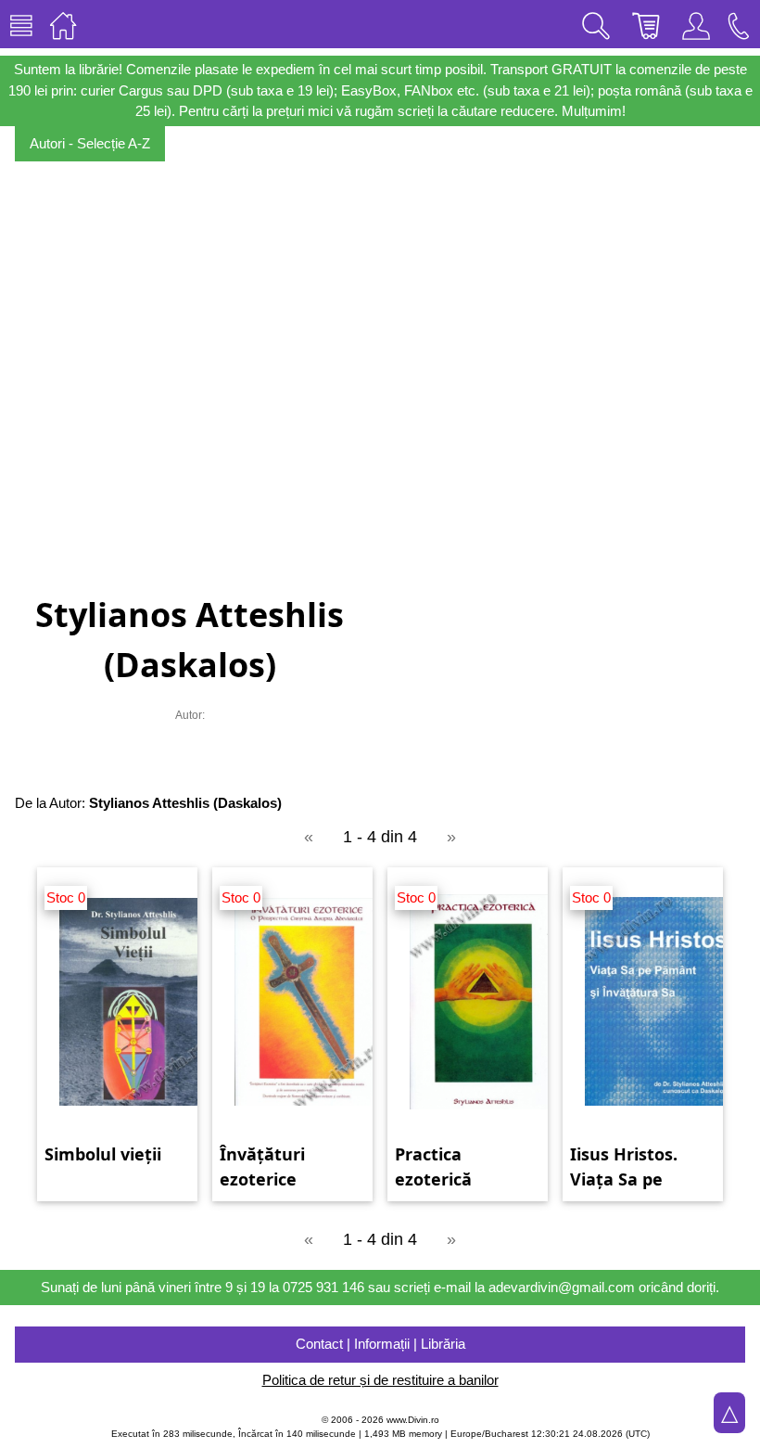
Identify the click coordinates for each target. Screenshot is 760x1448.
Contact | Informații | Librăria (380, 1344)
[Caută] (596, 24)
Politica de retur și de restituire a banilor (380, 1380)
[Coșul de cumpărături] (646, 24)
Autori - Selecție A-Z (90, 143)
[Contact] (738, 24)
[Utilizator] (696, 24)
